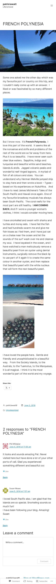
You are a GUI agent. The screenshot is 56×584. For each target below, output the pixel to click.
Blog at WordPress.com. (37, 578)
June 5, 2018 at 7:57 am (19, 491)
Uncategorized (12, 410)
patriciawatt (10, 4)
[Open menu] (51, 5)
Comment (44, 561)
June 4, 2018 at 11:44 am (20, 447)
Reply (5, 477)
